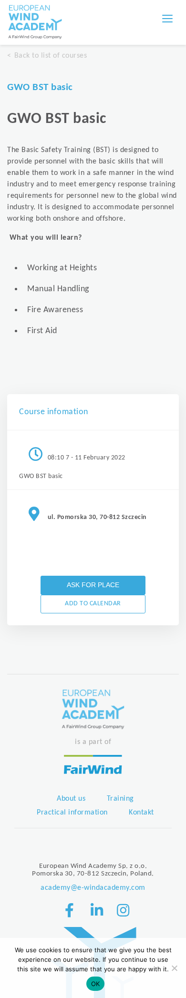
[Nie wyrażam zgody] (174, 968)
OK (95, 984)
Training (120, 799)
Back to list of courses (50, 56)
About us (71, 799)
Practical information (72, 812)
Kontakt (141, 812)
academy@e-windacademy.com (93, 888)
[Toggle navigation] (167, 18)
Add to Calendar (93, 603)
